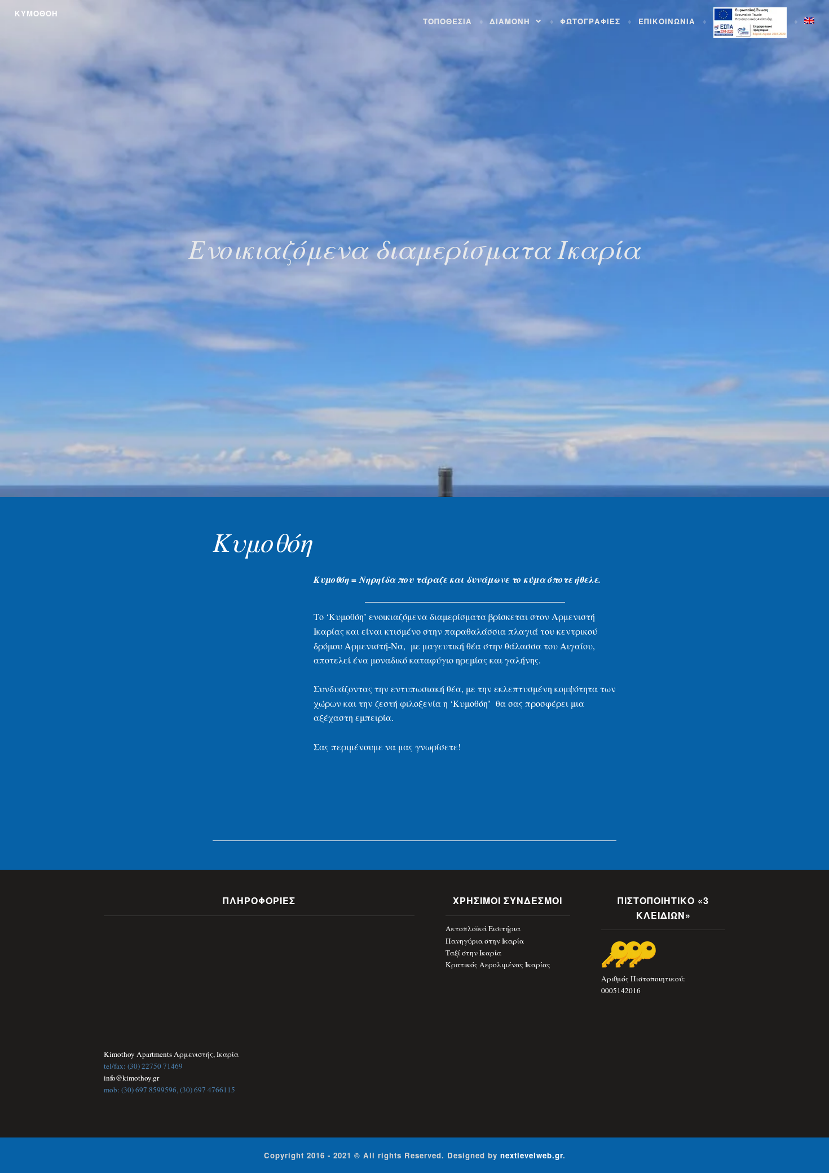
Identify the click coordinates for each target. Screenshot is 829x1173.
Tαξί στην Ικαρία (473, 953)
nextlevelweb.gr (531, 1155)
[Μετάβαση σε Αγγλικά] (809, 21)
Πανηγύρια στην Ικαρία (485, 941)
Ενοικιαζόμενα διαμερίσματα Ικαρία (414, 248)
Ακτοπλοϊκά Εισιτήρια (483, 928)
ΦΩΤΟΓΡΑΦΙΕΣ (590, 21)
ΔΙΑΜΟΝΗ (510, 21)
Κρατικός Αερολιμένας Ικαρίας (498, 964)
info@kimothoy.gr (131, 1078)
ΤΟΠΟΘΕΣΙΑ (447, 21)
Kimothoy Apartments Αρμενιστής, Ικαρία (171, 1054)
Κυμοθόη (262, 541)
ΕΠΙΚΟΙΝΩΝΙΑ (666, 21)
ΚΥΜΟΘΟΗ (36, 13)
